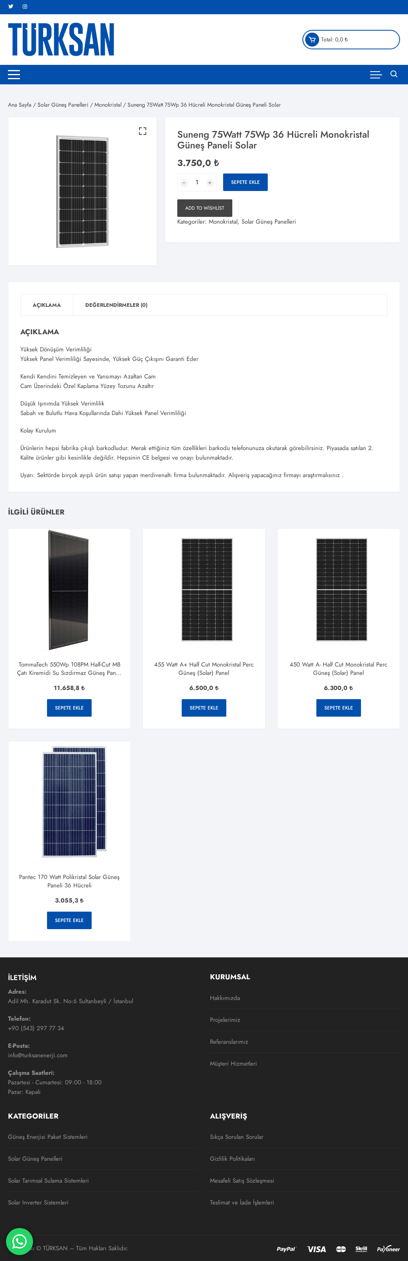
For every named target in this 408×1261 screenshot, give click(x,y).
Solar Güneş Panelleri (62, 105)
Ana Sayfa (19, 105)
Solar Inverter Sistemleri (38, 1202)
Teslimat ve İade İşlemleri (242, 1202)
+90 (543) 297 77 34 (36, 1028)
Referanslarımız (229, 1041)
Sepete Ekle (245, 182)
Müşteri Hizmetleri (233, 1063)
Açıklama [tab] (47, 305)
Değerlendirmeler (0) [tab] (116, 305)
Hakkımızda (225, 998)
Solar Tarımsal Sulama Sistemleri (48, 1180)
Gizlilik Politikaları (232, 1158)
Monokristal (108, 105)
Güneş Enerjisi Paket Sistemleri (48, 1136)
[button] (143, 131)
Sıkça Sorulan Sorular (236, 1136)
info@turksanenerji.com (38, 1055)
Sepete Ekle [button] (69, 707)
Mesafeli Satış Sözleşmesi (242, 1180)
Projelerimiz (225, 1019)
